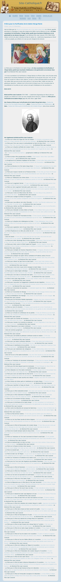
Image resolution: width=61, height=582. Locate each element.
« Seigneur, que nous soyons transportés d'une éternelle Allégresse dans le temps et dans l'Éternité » (28, 272)
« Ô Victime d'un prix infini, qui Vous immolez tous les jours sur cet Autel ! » (29, 382)
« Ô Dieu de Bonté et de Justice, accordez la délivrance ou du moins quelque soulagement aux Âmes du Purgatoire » (29, 198)
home (10, 16)
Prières (33, 16)
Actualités (15, 16)
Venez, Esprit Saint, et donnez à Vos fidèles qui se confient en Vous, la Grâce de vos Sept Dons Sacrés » (29, 472)
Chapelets (38, 16)
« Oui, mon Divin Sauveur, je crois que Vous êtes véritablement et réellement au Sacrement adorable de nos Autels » (29, 356)
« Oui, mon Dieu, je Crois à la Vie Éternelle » (44, 206)
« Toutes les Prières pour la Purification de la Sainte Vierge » (25, 106)
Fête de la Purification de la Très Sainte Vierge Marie (30, 29)
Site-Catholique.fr (30, 3)
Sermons (27, 16)
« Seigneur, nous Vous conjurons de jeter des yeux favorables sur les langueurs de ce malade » (29, 301)
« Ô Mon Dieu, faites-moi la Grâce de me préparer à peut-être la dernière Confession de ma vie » (28, 342)
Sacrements (23, 18)
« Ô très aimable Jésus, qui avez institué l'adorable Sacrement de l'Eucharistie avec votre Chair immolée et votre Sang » (30, 439)
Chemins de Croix (47, 16)
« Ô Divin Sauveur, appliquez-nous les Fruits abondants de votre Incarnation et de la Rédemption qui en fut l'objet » (29, 217)
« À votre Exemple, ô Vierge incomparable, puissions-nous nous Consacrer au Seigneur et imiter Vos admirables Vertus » (28, 553)
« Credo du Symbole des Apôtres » (16, 153)
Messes (21, 16)
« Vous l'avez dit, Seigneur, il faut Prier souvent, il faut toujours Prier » (29, 144)
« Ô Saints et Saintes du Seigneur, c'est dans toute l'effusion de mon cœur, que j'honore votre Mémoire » (29, 535)
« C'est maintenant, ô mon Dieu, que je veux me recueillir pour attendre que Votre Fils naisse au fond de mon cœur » (29, 386)
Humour (34, 18)
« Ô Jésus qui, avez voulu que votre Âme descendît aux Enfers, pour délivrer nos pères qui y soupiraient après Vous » (30, 451)
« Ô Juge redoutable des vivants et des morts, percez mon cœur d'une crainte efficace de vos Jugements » (29, 184)
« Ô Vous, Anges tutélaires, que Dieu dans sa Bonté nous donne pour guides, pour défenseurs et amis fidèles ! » (29, 529)
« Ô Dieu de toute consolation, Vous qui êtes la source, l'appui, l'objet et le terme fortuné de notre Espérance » (29, 232)
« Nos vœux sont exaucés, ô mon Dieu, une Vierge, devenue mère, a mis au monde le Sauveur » (29, 392)
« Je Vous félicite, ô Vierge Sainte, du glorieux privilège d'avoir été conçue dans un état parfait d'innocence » (29, 575)
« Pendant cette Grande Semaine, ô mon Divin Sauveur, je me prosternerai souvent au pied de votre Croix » (30, 432)
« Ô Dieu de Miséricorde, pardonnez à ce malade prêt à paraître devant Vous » (29, 304)
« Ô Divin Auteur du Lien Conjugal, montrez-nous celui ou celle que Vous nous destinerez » (29, 293)
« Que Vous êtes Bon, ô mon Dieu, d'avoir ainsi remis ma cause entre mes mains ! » (29, 320)
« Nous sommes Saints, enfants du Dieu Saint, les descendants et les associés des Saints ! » (29, 276)
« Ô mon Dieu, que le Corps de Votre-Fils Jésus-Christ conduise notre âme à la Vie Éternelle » (29, 375)
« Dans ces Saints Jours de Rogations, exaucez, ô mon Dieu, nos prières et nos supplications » (30, 462)
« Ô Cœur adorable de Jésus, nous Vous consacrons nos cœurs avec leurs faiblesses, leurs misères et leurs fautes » (29, 489)
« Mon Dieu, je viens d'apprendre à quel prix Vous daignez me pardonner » (30, 346)
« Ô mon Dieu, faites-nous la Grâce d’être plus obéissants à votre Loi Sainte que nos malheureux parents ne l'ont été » (29, 179)
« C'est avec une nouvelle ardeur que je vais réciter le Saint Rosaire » (28, 525)
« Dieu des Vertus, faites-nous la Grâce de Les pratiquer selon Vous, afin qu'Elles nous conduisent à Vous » (29, 259)
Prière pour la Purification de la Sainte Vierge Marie (23, 24)
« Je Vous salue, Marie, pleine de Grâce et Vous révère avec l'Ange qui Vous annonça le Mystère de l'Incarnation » (30, 161)
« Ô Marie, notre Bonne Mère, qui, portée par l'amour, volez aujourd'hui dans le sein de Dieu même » (30, 516)
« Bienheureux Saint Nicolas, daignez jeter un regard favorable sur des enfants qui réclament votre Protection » (29, 569)
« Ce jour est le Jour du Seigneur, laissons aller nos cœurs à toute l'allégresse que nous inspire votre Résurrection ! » (30, 455)
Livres (29, 18)
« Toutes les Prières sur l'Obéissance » (41, 104)
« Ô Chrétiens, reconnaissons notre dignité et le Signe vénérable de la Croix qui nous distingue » (28, 140)
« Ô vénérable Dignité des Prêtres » (37, 288)
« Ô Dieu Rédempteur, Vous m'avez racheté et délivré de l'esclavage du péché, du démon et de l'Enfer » (28, 222)
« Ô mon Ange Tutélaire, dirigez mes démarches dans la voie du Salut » (29, 280)
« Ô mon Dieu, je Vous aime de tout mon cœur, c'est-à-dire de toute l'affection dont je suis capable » (27, 238)
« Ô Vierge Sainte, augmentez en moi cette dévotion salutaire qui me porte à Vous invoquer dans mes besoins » (30, 167)
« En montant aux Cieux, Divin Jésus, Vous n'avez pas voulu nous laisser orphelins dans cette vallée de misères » (29, 468)
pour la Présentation (15, 26)
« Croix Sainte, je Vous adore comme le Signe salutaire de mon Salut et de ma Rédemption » (30, 459)
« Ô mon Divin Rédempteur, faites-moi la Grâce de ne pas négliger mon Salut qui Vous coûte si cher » (28, 447)
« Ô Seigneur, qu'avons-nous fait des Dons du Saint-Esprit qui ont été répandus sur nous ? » (29, 476)
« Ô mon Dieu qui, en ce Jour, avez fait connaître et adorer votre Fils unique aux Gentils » (28, 396)
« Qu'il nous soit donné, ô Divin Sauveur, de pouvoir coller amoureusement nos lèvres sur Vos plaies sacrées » (30, 421)
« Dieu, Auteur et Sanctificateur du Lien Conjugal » (39, 296)
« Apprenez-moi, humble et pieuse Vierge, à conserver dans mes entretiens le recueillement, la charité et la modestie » (30, 504)
